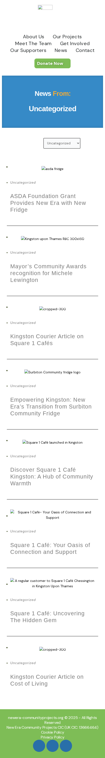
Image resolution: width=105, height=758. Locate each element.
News (61, 50)
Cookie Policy (52, 732)
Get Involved (75, 43)
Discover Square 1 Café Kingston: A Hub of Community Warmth (51, 477)
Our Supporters (28, 50)
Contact (85, 50)
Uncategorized (23, 182)
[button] (11, 144)
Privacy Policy (52, 737)
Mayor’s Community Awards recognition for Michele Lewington (48, 273)
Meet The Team (33, 43)
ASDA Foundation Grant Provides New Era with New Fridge (48, 203)
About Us (33, 36)
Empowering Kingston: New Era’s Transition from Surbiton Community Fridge (51, 407)
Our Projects (67, 36)
